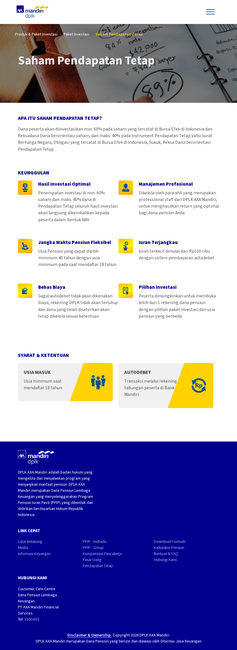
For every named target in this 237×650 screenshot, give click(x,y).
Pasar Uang (92, 560)
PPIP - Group (93, 547)
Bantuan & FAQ (166, 553)
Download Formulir (170, 541)
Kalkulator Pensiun (169, 547)
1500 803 (31, 619)
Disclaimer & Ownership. (89, 635)
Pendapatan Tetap (98, 566)
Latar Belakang (30, 541)
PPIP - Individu (94, 541)
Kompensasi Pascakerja (102, 553)
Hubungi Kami (165, 560)
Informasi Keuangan (34, 553)
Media (23, 547)
